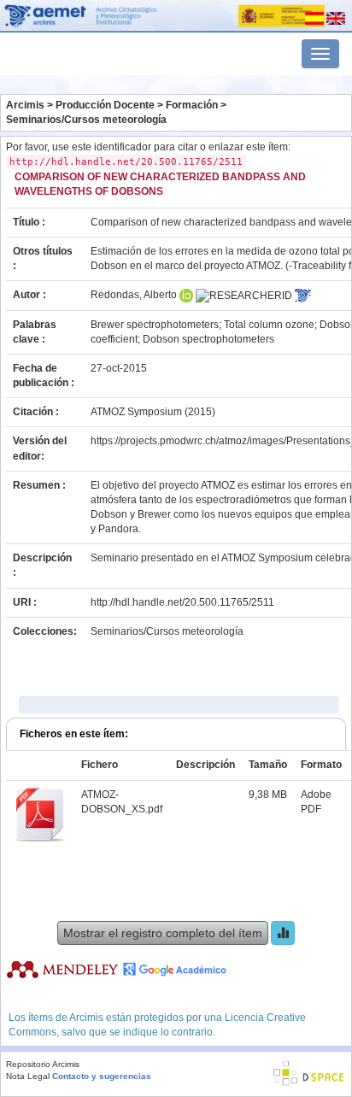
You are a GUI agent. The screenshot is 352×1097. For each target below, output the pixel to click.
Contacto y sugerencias (101, 1076)
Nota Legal (28, 1076)
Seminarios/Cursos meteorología (86, 120)
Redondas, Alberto (134, 295)
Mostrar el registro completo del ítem (162, 933)
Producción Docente (105, 105)
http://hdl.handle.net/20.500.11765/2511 (182, 602)
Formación (192, 105)
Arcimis (25, 105)
